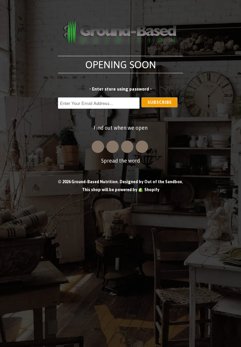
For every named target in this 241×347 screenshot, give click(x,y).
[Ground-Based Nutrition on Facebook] (112, 147)
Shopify (151, 189)
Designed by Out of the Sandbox (151, 181)
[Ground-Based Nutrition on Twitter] (127, 147)
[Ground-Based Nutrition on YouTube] (142, 147)
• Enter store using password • (120, 88)
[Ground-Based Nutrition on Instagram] (98, 147)
